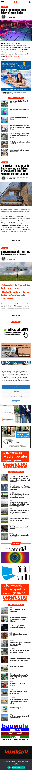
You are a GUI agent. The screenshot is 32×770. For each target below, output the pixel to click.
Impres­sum (14, 402)
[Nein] (30, 764)
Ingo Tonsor (12, 17)
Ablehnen (16, 391)
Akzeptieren (16, 387)
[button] (29, 368)
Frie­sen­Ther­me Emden (12, 56)
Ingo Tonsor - (12, 178)
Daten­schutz (15, 401)
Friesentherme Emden (20, 92)
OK (9, 767)
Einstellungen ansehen (16, 396)
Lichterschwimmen (7, 93)
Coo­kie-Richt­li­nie (16, 400)
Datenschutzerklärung (18, 767)
